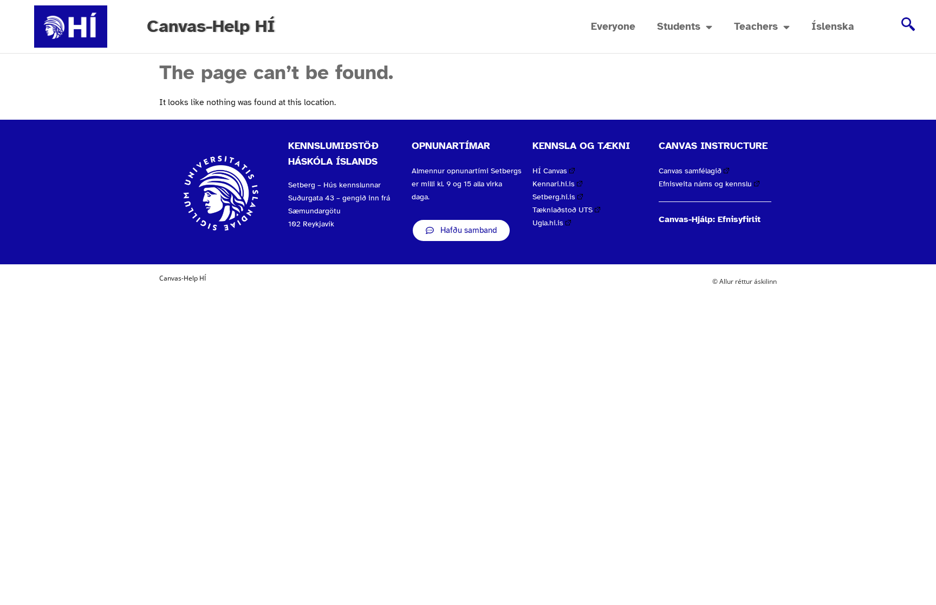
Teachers (756, 26)
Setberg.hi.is (553, 196)
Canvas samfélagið (690, 170)
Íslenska (832, 26)
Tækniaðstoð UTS (562, 209)
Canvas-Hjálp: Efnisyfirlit (709, 219)
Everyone (613, 26)
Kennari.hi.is (553, 183)
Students (678, 26)
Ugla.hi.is (547, 222)
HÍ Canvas (549, 170)
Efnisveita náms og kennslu (705, 183)
